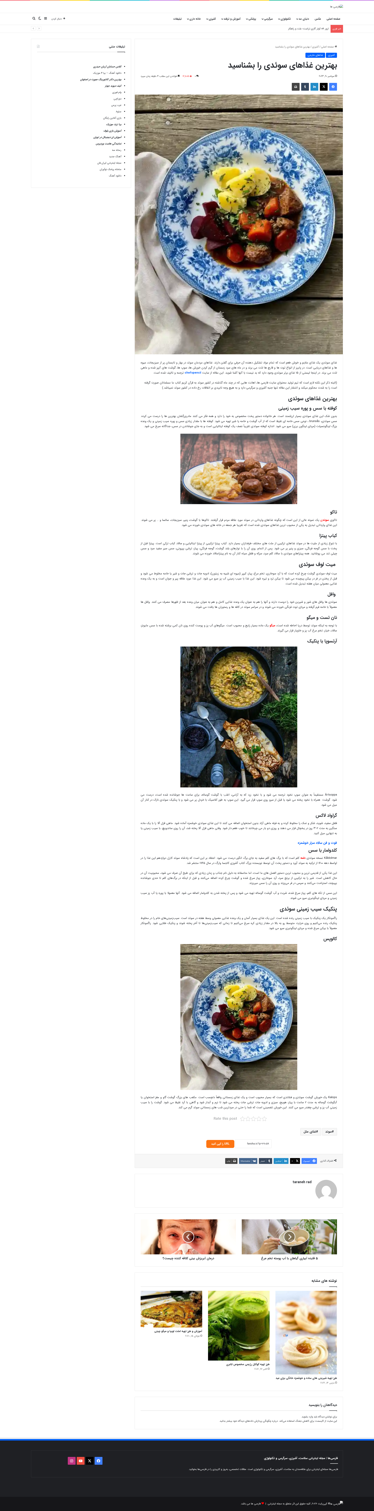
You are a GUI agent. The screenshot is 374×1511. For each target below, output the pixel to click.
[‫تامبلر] (305, 87)
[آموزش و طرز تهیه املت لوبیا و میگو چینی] (171, 1309)
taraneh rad (302, 1182)
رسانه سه (116, 150)
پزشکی (252, 19)
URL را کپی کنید (220, 1144)
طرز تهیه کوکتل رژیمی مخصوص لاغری (248, 1364)
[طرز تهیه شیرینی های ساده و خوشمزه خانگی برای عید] (306, 1333)
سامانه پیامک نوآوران (110, 169)
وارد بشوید (307, 1417)
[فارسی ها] (336, 6)
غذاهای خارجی (315, 55)
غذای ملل (309, 1131)
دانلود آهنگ (115, 176)
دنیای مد (304, 19)
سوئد (328, 1131)
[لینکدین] (314, 87)
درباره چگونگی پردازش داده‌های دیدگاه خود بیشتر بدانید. (248, 1421)
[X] (324, 87)
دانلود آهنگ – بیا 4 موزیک (107, 73)
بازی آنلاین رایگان (112, 118)
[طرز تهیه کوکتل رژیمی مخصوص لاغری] (239, 1326)
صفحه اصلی (333, 19)
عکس (318, 19)
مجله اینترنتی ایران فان (109, 163)
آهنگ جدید (115, 156)
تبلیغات (177, 19)
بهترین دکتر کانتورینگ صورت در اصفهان (100, 79)
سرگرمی (268, 19)
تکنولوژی (285, 19)
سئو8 (118, 112)
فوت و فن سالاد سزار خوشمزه (317, 843)
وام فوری (116, 92)
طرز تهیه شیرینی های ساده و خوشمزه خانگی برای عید (306, 1378)
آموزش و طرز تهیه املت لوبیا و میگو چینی (178, 1331)
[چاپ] (296, 87)
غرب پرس (116, 105)
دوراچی (117, 99)
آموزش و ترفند (232, 19)
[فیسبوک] (333, 87)
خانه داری (195, 19)
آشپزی (212, 19)
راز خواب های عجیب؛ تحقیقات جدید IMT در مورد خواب (299, 29)
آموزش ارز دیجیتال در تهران (107, 137)
